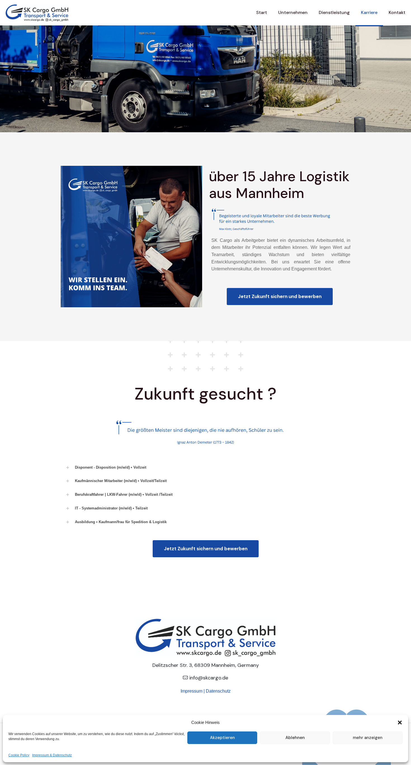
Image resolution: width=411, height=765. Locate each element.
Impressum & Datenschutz (52, 755)
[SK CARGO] (37, 12)
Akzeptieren (222, 737)
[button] (400, 722)
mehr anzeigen (367, 737)
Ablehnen (295, 737)
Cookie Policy (18, 755)
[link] (205, 467)
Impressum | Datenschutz (206, 691)
